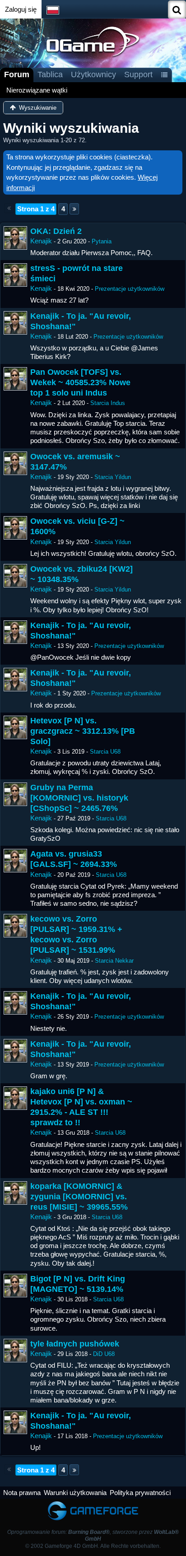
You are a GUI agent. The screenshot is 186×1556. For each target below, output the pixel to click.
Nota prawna (22, 1492)
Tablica (50, 74)
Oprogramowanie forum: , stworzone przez (93, 1535)
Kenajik (41, 241)
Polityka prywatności (140, 1492)
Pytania (102, 241)
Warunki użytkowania (75, 1492)
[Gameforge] (93, 1503)
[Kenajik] (15, 238)
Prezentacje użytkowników (129, 288)
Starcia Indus (107, 403)
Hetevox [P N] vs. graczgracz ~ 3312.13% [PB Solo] (82, 731)
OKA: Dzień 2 (56, 231)
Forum (16, 74)
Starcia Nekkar (114, 960)
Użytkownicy (93, 74)
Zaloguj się (21, 9)
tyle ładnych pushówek (74, 1343)
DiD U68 (104, 1354)
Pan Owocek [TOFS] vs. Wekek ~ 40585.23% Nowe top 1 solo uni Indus (80, 382)
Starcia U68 (105, 751)
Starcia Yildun (112, 477)
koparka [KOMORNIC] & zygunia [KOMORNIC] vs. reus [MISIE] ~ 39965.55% (79, 1196)
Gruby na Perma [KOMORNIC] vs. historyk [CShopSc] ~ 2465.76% (79, 798)
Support (138, 74)
